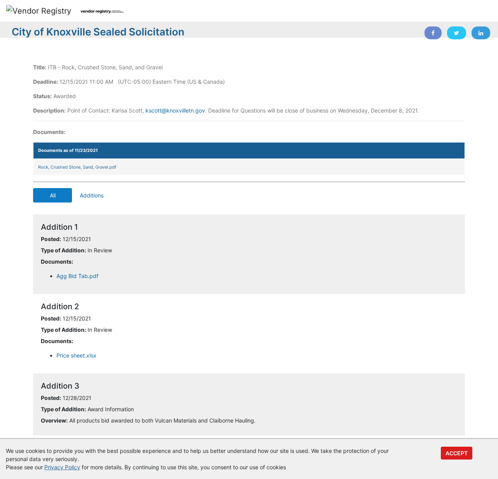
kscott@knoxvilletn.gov (175, 110)
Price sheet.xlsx (76, 355)
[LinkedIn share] (481, 32)
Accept (456, 453)
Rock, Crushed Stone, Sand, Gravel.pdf (77, 167)
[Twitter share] (456, 32)
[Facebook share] (433, 32)
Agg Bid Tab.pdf (77, 276)
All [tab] (53, 195)
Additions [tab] (91, 195)
